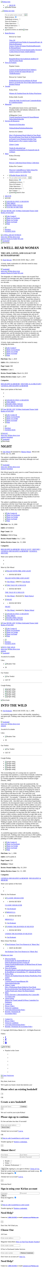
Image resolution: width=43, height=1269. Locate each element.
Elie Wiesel (7, 452)
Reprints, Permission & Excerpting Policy (12, 1012)
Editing (16, 128)
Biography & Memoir (24, 964)
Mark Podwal (29, 596)
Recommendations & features (23, 150)
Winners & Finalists (15, 93)
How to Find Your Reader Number (27, 1242)
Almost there (5, 1127)
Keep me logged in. (7, 1173)
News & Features (11, 21)
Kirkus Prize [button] (9, 974)
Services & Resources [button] (12, 121)
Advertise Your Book (19, 989)
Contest (19, 1000)
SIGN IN (12, 5)
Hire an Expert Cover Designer (25, 138)
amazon (3, 239)
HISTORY (36, 549)
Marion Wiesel (26, 452)
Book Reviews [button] (10, 33)
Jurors (39, 93)
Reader (7, 1161)
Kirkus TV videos (27, 972)
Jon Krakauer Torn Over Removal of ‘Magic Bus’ (21, 951)
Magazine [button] (8, 104)
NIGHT (7, 607)
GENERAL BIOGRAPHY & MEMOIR (14, 386)
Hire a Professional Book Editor (15, 987)
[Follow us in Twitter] (6, 1039)
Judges (20, 102)
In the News (23, 82)
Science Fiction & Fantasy (18, 46)
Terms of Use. (35, 1169)
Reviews (8, 229)
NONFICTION (10, 231)
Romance (18, 44)
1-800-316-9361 (12, 1217)
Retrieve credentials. (20, 1142)
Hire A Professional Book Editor (20, 135)
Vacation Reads (18, 61)
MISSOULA (9, 919)
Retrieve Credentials (27, 1253)
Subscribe (20, 119)
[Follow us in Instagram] (5, 1041)
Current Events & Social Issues (19, 50)
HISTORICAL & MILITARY (31, 384)
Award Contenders (31, 100)
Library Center (14, 144)
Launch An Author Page (23, 172)
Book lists (19, 59)
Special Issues (22, 117)
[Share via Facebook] (12, 218)
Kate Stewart (7, 260)
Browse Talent (26, 170)
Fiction (19, 42)
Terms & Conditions (11, 1008)
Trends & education (15, 148)
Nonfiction (30, 46)
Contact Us (8, 1019)
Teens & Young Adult (21, 52)
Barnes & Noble (11, 239)
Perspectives (18, 80)
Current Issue (13, 117)
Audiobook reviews (11, 19)
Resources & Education (17, 124)
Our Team (13, 1000)
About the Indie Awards (17, 100)
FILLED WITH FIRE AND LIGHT (17, 578)
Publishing (22, 128)
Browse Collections (15, 163)
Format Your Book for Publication (27, 137)
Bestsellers (12, 59)
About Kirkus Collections (30, 163)
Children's (31, 52)
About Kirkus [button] (9, 998)
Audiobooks (13, 42)
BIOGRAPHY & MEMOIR (10, 384)
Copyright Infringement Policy (15, 1010)
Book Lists (15, 970)
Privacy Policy (10, 1006)
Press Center (29, 1000)
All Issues (30, 117)
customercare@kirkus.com (31, 1217)
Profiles (11, 80)
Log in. (20, 1131)
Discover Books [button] (10, 959)
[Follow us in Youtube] (6, 1043)
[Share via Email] (11, 222)
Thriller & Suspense (28, 42)
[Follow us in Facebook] (5, 1037)
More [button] (7, 154)
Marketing (29, 128)
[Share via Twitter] (11, 220)
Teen (28, 70)
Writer (7, 1163)
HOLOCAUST (26, 549)
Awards (24, 80)
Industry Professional (12, 1165)
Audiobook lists (28, 59)
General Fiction (14, 70)
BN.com (20, 239)
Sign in (4, 1169)
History (18, 48)
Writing (11, 128)
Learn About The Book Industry (24, 991)
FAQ (23, 1000)
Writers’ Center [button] (10, 985)
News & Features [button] (10, 62)
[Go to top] (5, 1047)
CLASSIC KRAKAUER (13, 905)
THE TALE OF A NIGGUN (14, 592)
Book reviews (10, 17)
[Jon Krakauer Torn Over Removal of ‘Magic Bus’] (22, 944)
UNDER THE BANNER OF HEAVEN (18, 934)
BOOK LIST (11, 211)
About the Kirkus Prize (29, 93)
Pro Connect (9, 28)
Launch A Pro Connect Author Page (25, 141)
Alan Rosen (26, 582)
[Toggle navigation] (2, 11)
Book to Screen (14, 82)
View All (12, 40)
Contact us (8, 1004)
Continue (23, 1106)
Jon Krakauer (7, 711)
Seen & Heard (32, 80)
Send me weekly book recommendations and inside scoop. (20, 1171)
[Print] (7, 224)
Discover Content (15, 170)
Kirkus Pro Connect (30, 995)
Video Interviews (11, 23)
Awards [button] (7, 86)
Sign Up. (22, 1257)
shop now (4, 237)
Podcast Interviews (11, 25)
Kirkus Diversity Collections (14, 995)
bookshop (9, 437)
